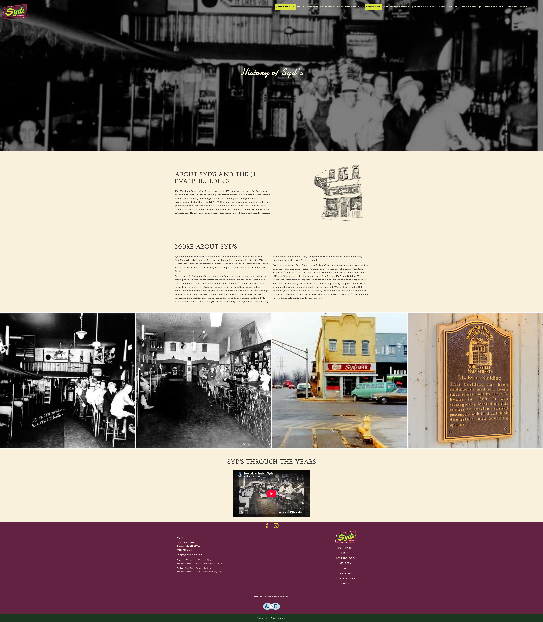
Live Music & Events (320, 7)
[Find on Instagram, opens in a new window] (276, 527)
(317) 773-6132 (184, 550)
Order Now (373, 7)
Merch (512, 7)
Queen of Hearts (423, 7)
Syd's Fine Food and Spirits (345, 537)
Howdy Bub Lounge (396, 7)
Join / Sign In (285, 7)
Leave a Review (448, 7)
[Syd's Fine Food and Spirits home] (15, 11)
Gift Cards (468, 7)
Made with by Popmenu (144, 618)
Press (523, 7)
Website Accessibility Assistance (271, 596)
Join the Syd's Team (492, 7)
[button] (350, 7)
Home (300, 7)
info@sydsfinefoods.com (189, 554)
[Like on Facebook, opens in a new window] (266, 527)
